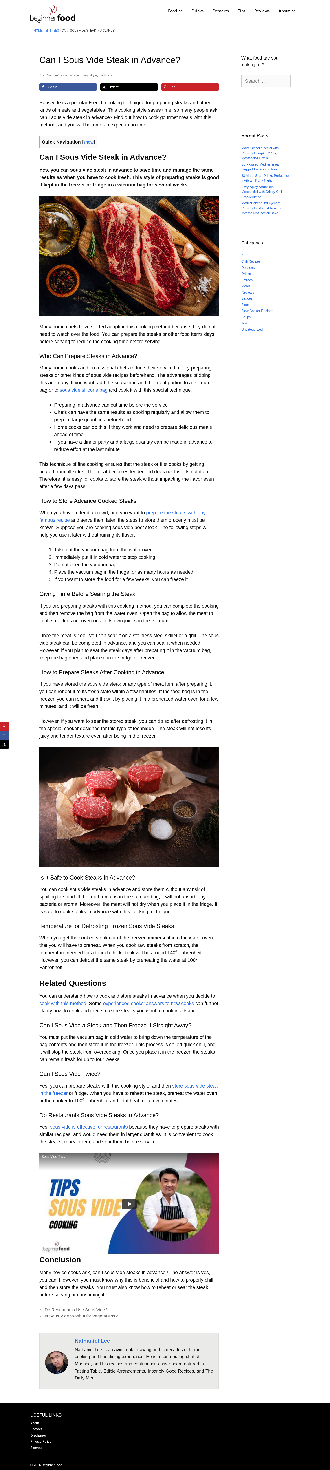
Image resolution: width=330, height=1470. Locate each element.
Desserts (221, 11)
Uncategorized (252, 329)
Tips (241, 11)
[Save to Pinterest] (4, 726)
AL (243, 255)
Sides (245, 305)
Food (172, 11)
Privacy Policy (40, 1441)
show (88, 142)
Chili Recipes (251, 261)
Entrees (52, 30)
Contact (36, 1429)
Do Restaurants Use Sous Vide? (76, 1309)
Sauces (247, 298)
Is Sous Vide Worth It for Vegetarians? (81, 1316)
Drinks (197, 11)
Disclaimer (38, 1435)
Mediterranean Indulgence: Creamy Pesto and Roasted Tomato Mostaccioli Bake (261, 208)
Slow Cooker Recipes (257, 311)
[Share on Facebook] (4, 735)
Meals (245, 286)
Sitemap (36, 1448)
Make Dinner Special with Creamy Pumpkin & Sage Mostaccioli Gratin (260, 153)
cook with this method (62, 1003)
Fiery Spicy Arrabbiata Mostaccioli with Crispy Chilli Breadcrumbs (262, 192)
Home (38, 30)
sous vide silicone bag (84, 390)
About (284, 11)
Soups (246, 317)
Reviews (262, 11)
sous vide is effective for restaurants (89, 1127)
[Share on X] (4, 744)
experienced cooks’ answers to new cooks (148, 1003)
